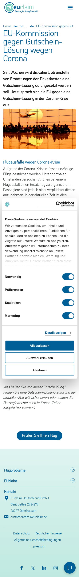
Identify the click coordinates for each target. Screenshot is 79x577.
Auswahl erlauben (39, 358)
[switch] (68, 289)
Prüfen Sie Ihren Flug (39, 436)
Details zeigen (55, 332)
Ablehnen (39, 370)
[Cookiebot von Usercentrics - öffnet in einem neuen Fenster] (56, 204)
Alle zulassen (39, 345)
